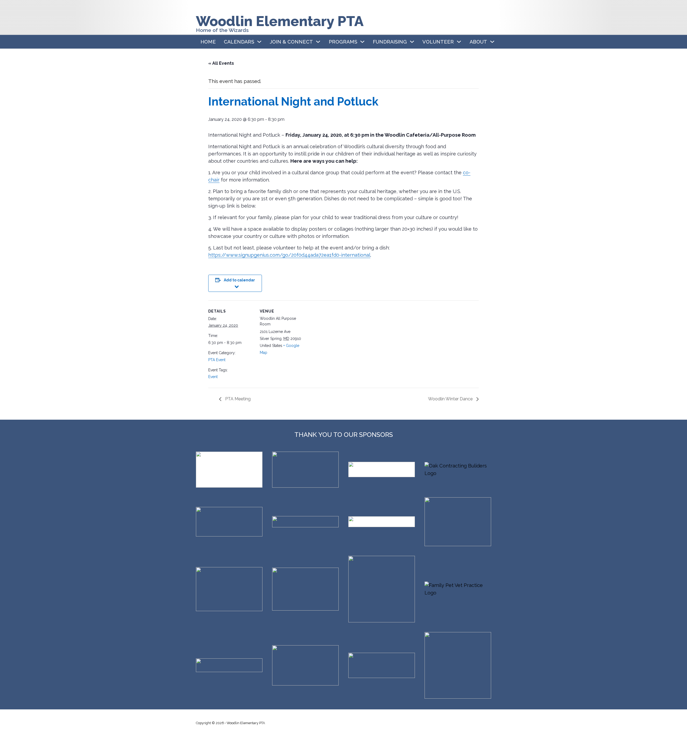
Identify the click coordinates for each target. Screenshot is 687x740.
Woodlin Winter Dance (451, 398)
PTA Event (216, 360)
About (478, 42)
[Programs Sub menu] (362, 41)
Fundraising (390, 42)
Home (208, 42)
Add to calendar (239, 280)
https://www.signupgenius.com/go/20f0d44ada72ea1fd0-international (289, 255)
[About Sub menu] (492, 41)
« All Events (221, 63)
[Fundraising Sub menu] (412, 41)
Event (213, 377)
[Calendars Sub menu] (259, 41)
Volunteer (438, 42)
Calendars (239, 42)
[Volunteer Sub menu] (458, 41)
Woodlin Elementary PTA (280, 21)
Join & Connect (291, 42)
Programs (343, 42)
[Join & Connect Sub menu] (318, 41)
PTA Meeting (237, 398)
